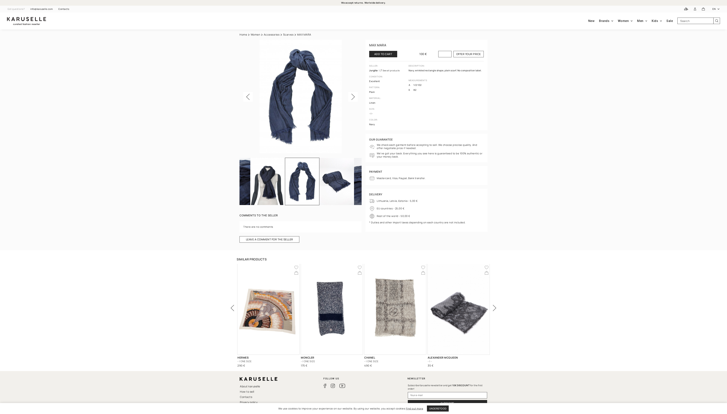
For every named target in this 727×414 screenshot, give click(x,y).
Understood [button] (438, 408)
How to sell (247, 391)
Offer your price (468, 54)
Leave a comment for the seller (269, 239)
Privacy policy (248, 402)
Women (255, 34)
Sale (669, 21)
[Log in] (695, 9)
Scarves (288, 34)
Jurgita (373, 70)
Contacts (63, 9)
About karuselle (250, 386)
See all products (391, 70)
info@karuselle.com (41, 9)
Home (243, 34)
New (591, 21)
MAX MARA (377, 45)
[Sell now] (686, 9)
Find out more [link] (414, 408)
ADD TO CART (383, 54)
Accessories (272, 34)
